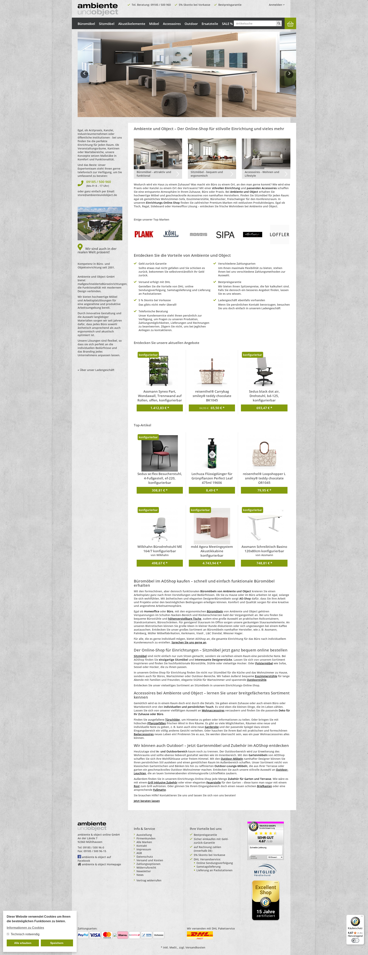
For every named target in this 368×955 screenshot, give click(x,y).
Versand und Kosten (149, 860)
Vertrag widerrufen (148, 880)
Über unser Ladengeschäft (97, 370)
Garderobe (212, 727)
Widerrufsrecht (146, 867)
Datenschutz (144, 856)
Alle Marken (144, 842)
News (140, 875)
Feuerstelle (213, 782)
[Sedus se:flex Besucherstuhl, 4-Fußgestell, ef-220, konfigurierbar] (160, 453)
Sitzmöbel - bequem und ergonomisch (207, 173)
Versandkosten (195, 947)
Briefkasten (264, 786)
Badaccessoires (144, 734)
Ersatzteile (210, 23)
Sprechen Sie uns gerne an (189, 642)
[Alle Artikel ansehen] (144, 234)
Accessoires (172, 23)
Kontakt (141, 846)
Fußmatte (159, 790)
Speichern (56, 942)
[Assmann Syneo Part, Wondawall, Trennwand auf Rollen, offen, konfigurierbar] (160, 371)
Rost (137, 786)
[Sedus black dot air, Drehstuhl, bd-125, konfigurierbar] (264, 371)
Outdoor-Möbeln (232, 759)
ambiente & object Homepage (101, 864)
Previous (84, 77)
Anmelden (276, 5)
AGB (139, 853)
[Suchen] (279, 23)
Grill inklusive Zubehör (162, 782)
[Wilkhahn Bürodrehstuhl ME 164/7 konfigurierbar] (160, 526)
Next (290, 77)
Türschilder (172, 719)
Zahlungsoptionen (148, 864)
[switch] (355, 940)
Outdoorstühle (256, 680)
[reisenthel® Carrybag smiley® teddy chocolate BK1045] (212, 371)
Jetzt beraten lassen (147, 801)
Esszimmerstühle (266, 676)
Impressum (143, 849)
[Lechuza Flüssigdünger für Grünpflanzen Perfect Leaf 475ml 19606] (212, 453)
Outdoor (191, 23)
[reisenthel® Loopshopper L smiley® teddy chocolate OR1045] (264, 453)
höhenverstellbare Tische (184, 618)
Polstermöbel (264, 663)
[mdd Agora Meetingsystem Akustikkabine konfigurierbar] (212, 526)
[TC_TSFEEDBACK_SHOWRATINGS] (265, 840)
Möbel (154, 23)
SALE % (227, 23)
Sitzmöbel (106, 23)
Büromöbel (86, 23)
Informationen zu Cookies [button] (25, 927)
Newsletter (143, 871)
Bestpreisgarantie (230, 5)
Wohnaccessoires (213, 710)
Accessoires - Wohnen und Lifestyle (262, 173)
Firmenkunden (145, 838)
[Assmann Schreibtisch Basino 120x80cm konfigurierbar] (264, 526)
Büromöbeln (215, 611)
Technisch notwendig (25, 934)
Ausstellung (144, 835)
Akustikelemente (131, 23)
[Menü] (362, 917)
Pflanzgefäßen (156, 723)
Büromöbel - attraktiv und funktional (154, 173)
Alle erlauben (22, 942)
